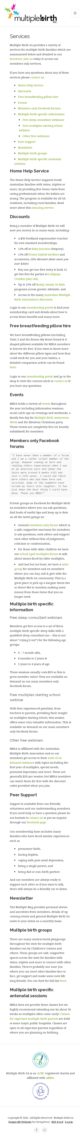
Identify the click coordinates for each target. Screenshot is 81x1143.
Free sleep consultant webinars (43, 120)
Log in (69, 1122)
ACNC (40, 1073)
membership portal (40, 307)
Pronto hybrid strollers (43, 254)
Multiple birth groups (32, 153)
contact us (37, 77)
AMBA (50, 1078)
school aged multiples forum (39, 554)
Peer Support (26, 142)
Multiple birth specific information (41, 114)
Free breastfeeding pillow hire (38, 97)
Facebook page (36, 822)
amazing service (43, 207)
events (46, 403)
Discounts (24, 91)
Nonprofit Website (20, 1122)
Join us (28, 59)
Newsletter (25, 147)
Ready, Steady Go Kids (50, 284)
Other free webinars (36, 136)
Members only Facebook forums (39, 108)
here (13, 367)
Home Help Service (30, 85)
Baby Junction (41, 249)
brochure (16, 59)
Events (22, 102)
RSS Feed (57, 1122)
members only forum (43, 525)
